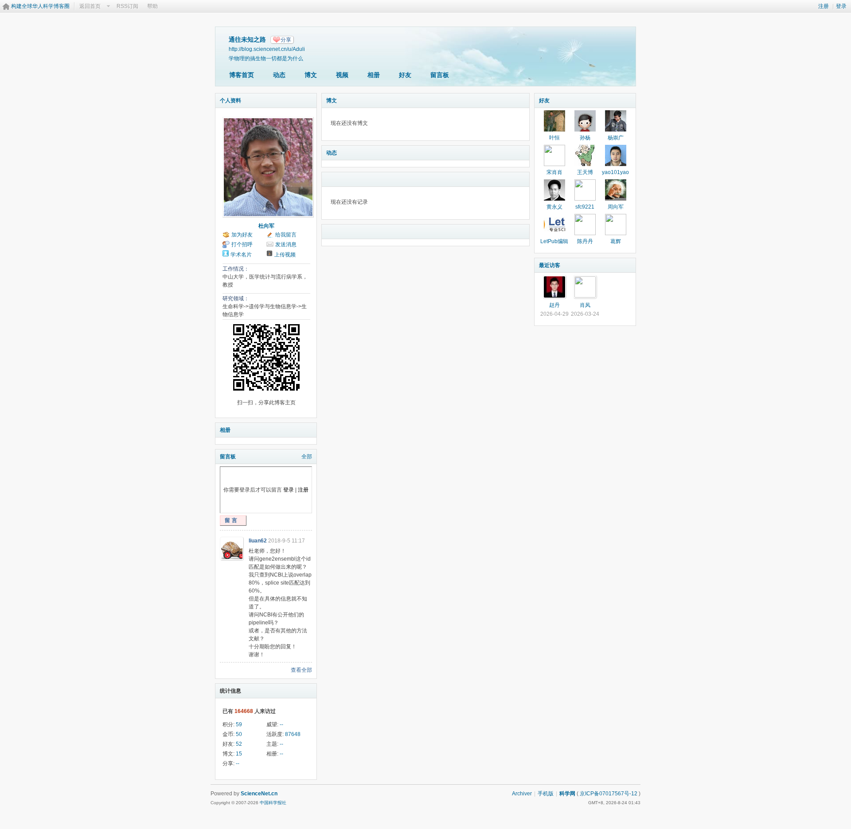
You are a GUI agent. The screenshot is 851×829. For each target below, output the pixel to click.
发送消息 (286, 244)
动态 (279, 74)
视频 (342, 74)
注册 (823, 6)
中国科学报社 (273, 802)
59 (239, 724)
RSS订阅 (127, 6)
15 (239, 754)
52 (239, 744)
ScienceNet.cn (259, 793)
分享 (286, 40)
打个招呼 (242, 244)
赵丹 (554, 305)
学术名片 (241, 255)
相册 (373, 74)
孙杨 (585, 138)
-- (281, 724)
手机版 (546, 793)
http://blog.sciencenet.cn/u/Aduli (267, 49)
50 (239, 734)
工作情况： (236, 269)
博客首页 (241, 74)
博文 (310, 74)
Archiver (522, 793)
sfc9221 (584, 207)
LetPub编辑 (554, 241)
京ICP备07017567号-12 (608, 793)
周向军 (616, 207)
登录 (841, 6)
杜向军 (266, 226)
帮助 (152, 6)
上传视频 (285, 255)
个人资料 (230, 100)
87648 (293, 734)
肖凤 (585, 305)
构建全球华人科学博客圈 (40, 6)
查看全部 (301, 670)
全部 (306, 456)
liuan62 (258, 541)
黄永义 (554, 207)
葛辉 (615, 241)
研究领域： (236, 298)
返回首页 (90, 6)
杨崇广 (616, 138)
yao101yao (615, 172)
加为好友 (242, 235)
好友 (405, 74)
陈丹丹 (585, 241)
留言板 (439, 74)
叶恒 (554, 138)
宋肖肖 (554, 172)
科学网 (567, 793)
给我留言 (286, 235)
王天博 (585, 172)
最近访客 (549, 265)
